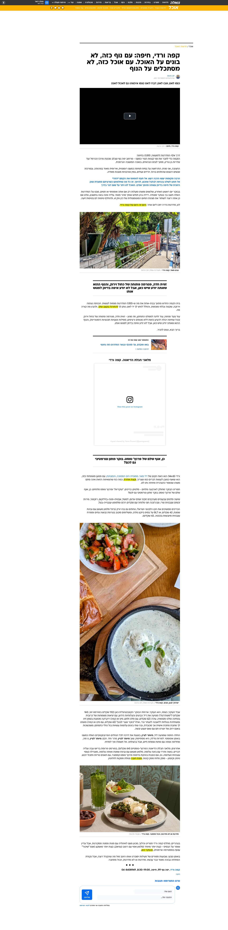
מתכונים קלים (90, 8)
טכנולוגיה (89, 3)
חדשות (165, 3)
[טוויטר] (55, 7)
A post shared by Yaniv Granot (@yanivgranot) (129, 441)
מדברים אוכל (115, 8)
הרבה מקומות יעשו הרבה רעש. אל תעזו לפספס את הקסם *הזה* (146, 178)
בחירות (147, 3)
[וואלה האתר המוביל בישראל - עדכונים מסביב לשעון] (175, 2)
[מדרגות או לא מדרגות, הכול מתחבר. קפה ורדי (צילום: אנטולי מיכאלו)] (130, 801)
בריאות (108, 3)
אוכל (116, 3)
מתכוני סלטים (102, 8)
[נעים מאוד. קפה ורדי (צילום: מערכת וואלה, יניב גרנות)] (130, 242)
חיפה (178, 874)
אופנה (79, 3)
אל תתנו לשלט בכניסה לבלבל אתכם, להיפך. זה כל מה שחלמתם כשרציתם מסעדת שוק (135, 182)
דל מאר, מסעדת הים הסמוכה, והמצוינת (126, 476)
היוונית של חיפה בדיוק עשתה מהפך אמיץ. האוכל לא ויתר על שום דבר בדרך (140, 185)
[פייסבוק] (51, 7)
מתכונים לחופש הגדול (130, 8)
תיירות (99, 3)
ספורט (156, 3)
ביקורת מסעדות (147, 8)
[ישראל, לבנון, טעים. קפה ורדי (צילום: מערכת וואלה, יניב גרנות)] (130, 614)
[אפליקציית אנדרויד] (62, 7)
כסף (123, 3)
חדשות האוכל (160, 8)
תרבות (138, 3)
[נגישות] (3, 2)
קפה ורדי (175, 870)
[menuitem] (163, 2)
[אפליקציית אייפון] (59, 7)
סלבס (130, 3)
